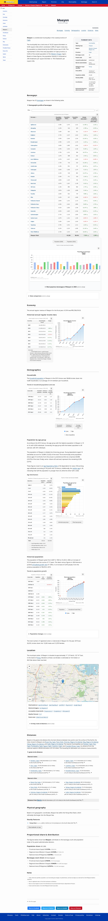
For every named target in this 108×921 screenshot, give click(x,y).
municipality (92, 43)
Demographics (75, 30)
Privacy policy (79, 915)
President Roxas (6, 48)
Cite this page (32, 901)
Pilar (4, 41)
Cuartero (5, 11)
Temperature (47, 711)
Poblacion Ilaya (35, 204)
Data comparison (36, 296)
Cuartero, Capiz (57, 746)
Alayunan (33, 131)
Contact (53, 915)
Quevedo (33, 211)
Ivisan (4, 23)
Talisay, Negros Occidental (35, 744)
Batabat (33, 138)
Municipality (72, 2)
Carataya (33, 152)
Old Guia (33, 187)
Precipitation (57, 711)
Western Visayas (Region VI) (33, 5)
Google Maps (77, 705)
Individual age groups (63, 522)
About (38, 915)
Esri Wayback (43, 708)
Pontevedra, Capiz (37, 746)
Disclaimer (89, 915)
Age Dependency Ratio (50, 466)
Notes (96, 30)
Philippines (11, 5)
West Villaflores (35, 231)
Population (61, 609)
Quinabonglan (34, 214)
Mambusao (5, 32)
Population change (36, 634)
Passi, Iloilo (59, 742)
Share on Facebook (34, 908)
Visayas (20, 5)
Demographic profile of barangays (40, 105)
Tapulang (33, 225)
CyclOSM (61, 705)
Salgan (32, 221)
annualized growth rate (39, 565)
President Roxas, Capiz (72, 746)
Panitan (4, 38)
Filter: (29, 110)
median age (76, 468)
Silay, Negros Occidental (90, 742)
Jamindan (5, 26)
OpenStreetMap (42, 705)
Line (67, 431)
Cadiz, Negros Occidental (55, 744)
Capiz (46, 5)
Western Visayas (56, 54)
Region (44, 2)
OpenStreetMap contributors (87, 701)
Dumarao (5, 20)
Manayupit (33, 180)
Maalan (33, 176)
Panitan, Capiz (87, 744)
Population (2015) (71, 241)
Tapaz (4, 60)
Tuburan (33, 228)
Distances (90, 30)
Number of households (69, 426)
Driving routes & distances (39, 723)
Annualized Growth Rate (74, 609)
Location (83, 30)
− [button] (29, 669)
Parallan (33, 193)
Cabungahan (34, 145)
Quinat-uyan (34, 218)
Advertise (46, 915)
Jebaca (32, 173)
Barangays (60, 30)
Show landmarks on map (35, 827)
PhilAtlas (10, 2)
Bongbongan (34, 142)
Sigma (4, 57)
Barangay (84, 2)
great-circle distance (35, 752)
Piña (32, 197)
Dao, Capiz (34, 765)
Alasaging (33, 128)
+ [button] (29, 666)
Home (3, 5)
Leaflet (78, 701)
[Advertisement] (8, 88)
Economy (67, 30)
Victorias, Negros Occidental (73, 742)
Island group (33, 2)
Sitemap (97, 915)
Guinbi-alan (34, 166)
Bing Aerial (68, 705)
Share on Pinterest (76, 908)
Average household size (78, 426)
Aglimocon (33, 124)
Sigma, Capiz (47, 746)
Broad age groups (77, 522)
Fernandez (33, 162)
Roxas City (5, 51)
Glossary (10, 915)
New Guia (33, 183)
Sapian (4, 54)
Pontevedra (5, 45)
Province (54, 2)
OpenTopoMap (53, 705)
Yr (39, 714)
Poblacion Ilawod (35, 200)
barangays (40, 100)
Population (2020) (58, 241)
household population (37, 378)
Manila (39, 800)
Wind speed (65, 711)
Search (94, 2)
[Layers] (30, 699)
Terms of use (69, 915)
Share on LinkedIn (62, 908)
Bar (73, 431)
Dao (4, 14)
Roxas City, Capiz (50, 742)
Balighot (33, 135)
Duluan (33, 155)
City (62, 2)
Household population (59, 426)
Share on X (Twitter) (48, 908)
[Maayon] (63, 681)
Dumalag (5, 17)
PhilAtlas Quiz (25, 915)
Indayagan (33, 169)
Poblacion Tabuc (35, 207)
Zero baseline (70, 435)
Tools (16, 915)
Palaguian (33, 190)
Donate (60, 915)
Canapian (33, 149)
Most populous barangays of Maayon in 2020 (61, 287)
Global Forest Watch (41, 717)
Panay (4, 35)
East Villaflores (34, 159)
